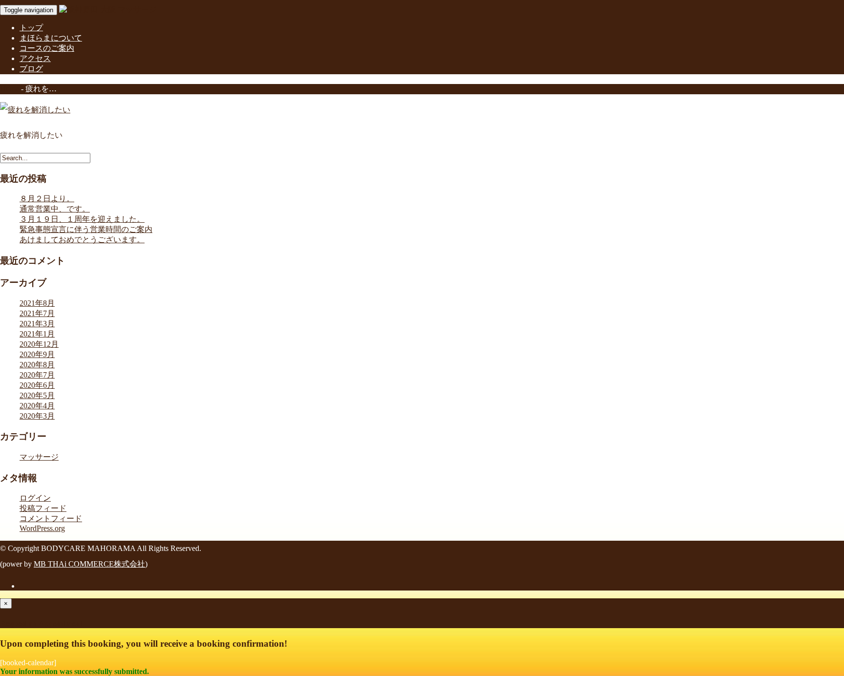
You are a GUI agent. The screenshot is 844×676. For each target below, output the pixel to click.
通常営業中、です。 (55, 209)
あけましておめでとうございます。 (82, 239)
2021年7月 (37, 313)
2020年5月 (37, 395)
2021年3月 (37, 323)
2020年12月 (39, 344)
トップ (31, 27)
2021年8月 (37, 303)
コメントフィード (51, 518)
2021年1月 (37, 334)
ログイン (35, 498)
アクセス (35, 58)
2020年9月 (37, 354)
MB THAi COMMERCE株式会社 (89, 564)
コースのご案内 (47, 48)
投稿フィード (43, 508)
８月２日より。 (47, 198)
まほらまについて (51, 38)
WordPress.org (42, 528)
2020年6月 (37, 385)
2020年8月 (37, 364)
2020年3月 (37, 416)
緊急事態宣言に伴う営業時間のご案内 (86, 229)
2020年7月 (37, 375)
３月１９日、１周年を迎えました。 (82, 219)
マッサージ (39, 457)
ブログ (31, 68)
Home (9, 88)
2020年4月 (37, 405)
